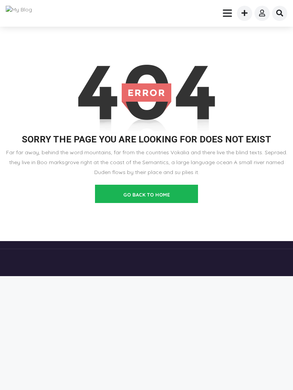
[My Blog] (24, 9)
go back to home (146, 195)
